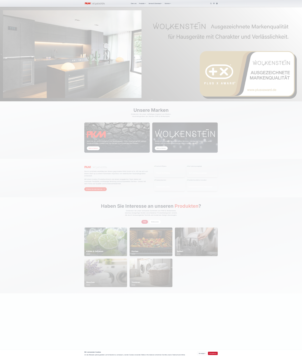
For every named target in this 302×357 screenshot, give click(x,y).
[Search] (211, 3)
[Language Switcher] (217, 3)
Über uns (133, 3)
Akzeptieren (212, 353)
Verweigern (202, 353)
